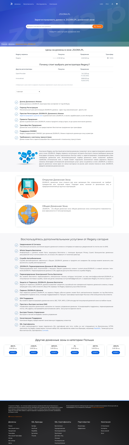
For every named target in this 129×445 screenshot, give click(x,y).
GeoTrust (34, 428)
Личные (57, 438)
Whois (10, 438)
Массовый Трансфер (15, 436)
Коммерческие (59, 440)
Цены (10, 443)
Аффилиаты (81, 428)
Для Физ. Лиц (59, 436)
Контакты (104, 428)
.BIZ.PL (13, 346)
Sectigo (34, 426)
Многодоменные (60, 431)
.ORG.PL (116, 346)
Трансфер (11, 433)
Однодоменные (60, 428)
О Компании (105, 426)
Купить (13, 352)
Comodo (45, 330)
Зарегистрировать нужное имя (31, 115)
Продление (12, 431)
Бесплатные (58, 426)
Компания (105, 422)
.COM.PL (34, 346)
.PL (75, 346)
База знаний (105, 431)
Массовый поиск (13, 428)
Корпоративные (60, 443)
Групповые (58, 433)
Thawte (34, 436)
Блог (102, 433)
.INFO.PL (54, 346)
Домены (12, 422)
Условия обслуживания (97, 407)
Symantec (35, 433)
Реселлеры (81, 426)
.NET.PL (95, 346)
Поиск (10, 426)
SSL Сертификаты (63, 422)
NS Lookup (11, 440)
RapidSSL (97, 328)
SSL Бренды (37, 422)
